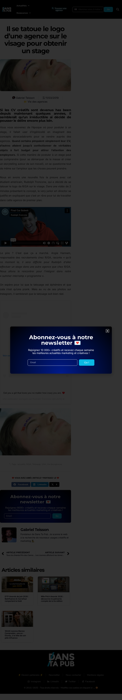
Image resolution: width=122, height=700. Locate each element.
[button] (107, 331)
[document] (61, 350)
